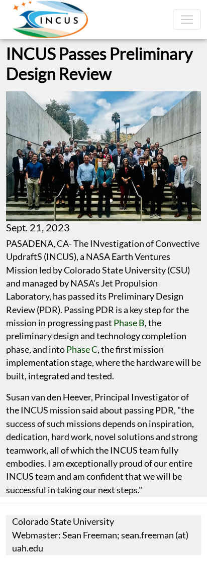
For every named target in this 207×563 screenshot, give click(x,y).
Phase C (81, 349)
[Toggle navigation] (187, 20)
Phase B (129, 323)
